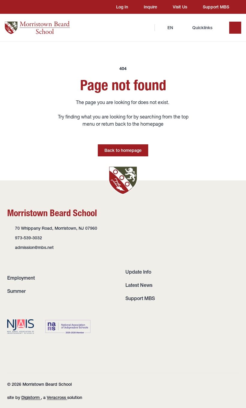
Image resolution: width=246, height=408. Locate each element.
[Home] (37, 27)
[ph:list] (235, 28)
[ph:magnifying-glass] (146, 28)
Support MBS (140, 298)
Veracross (57, 397)
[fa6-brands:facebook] (29, 6)
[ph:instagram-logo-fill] (17, 6)
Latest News (138, 285)
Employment (21, 278)
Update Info (138, 272)
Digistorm (31, 397)
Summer (16, 291)
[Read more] (17, 6)
